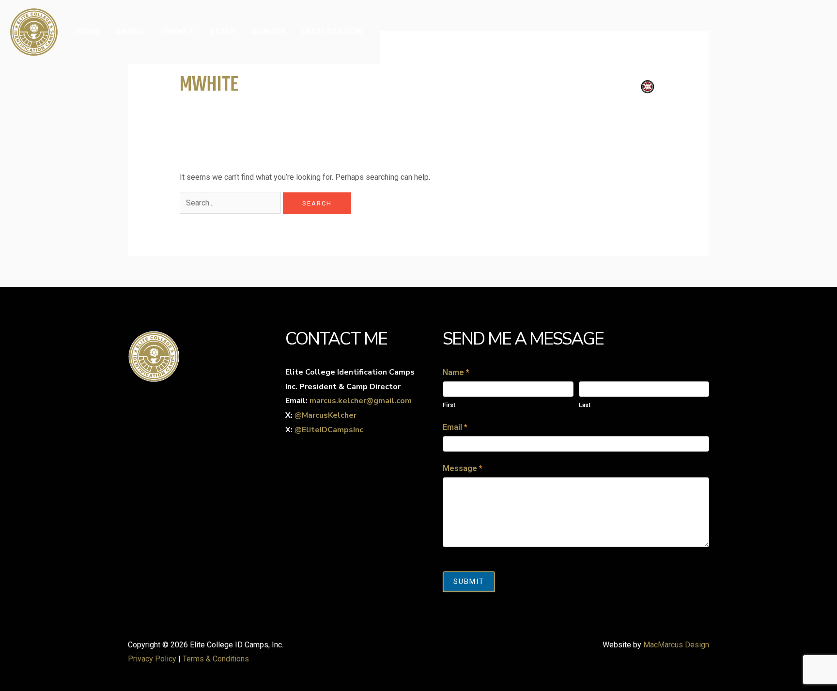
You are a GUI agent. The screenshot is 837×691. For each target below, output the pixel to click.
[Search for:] (231, 202)
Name (456, 372)
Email (455, 427)
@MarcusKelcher (325, 415)
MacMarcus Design (676, 644)
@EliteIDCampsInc (328, 429)
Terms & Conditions (216, 658)
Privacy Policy (152, 658)
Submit (468, 581)
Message (462, 468)
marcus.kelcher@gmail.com (361, 400)
